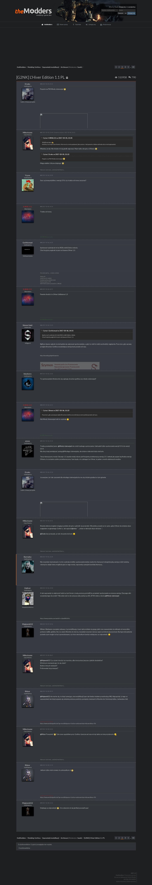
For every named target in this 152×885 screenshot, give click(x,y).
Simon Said (27, 325)
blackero (27, 374)
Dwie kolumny (131, 881)
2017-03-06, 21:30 (46, 472)
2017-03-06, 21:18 (46, 441)
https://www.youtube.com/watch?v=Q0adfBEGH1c (55, 618)
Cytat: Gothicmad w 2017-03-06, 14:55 (58, 331)
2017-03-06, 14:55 (46, 242)
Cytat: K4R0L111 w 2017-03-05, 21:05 (57, 138)
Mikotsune (27, 132)
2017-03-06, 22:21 (46, 521)
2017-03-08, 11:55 (46, 765)
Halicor (27, 588)
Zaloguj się (122, 7)
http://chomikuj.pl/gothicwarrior (49, 355)
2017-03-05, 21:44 (46, 132)
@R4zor (43, 734)
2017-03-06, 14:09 (46, 175)
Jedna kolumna (121, 881)
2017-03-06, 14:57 (46, 289)
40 (133, 67)
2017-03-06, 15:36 (46, 373)
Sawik (79, 67)
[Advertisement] (76, 45)
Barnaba (27, 557)
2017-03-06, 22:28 (46, 557)
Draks (27, 84)
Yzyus (27, 175)
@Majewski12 (45, 660)
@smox (74, 528)
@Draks (43, 534)
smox (27, 441)
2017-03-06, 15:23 (46, 325)
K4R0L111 (27, 206)
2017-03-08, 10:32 (46, 729)
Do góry (76, 867)
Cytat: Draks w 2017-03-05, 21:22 (56, 154)
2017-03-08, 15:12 (46, 803)
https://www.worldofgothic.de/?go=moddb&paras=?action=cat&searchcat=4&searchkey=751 (68, 723)
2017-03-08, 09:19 (46, 691)
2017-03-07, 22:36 (46, 624)
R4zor (27, 691)
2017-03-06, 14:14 (46, 206)
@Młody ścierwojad (65, 446)
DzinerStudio (132, 877)
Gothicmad (27, 242)
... (130, 67)
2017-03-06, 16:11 (46, 405)
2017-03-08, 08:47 (46, 655)
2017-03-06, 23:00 (46, 588)
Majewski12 (27, 624)
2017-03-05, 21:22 (46, 84)
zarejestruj (131, 7)
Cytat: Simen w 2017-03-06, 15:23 (56, 410)
